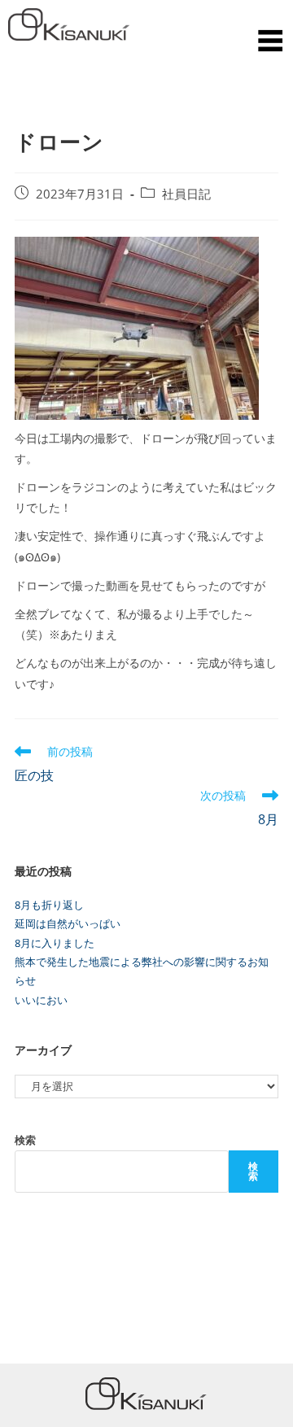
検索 (25, 1139)
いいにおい (41, 1000)
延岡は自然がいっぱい (67, 923)
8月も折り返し (49, 904)
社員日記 (186, 194)
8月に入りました (54, 943)
